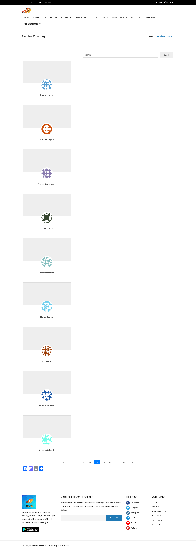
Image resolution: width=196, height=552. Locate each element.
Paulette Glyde (47, 139)
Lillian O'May (47, 228)
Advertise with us (159, 511)
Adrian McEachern (46, 95)
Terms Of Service (159, 516)
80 (110, 462)
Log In (94, 17)
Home (26, 17)
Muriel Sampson (46, 405)
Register (169, 2)
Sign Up (104, 17)
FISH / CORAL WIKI (50, 17)
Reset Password (119, 17)
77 (90, 462)
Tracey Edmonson (46, 183)
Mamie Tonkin (46, 317)
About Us (155, 507)
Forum (24, 2)
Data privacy (157, 520)
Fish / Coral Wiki (35, 2)
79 (104, 462)
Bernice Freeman (47, 272)
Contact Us (48, 2)
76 (83, 462)
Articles (65, 17)
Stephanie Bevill (46, 450)
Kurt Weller (47, 361)
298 (124, 462)
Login (160, 2)
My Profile (150, 17)
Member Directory (32, 24)
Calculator (80, 17)
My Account (136, 17)
